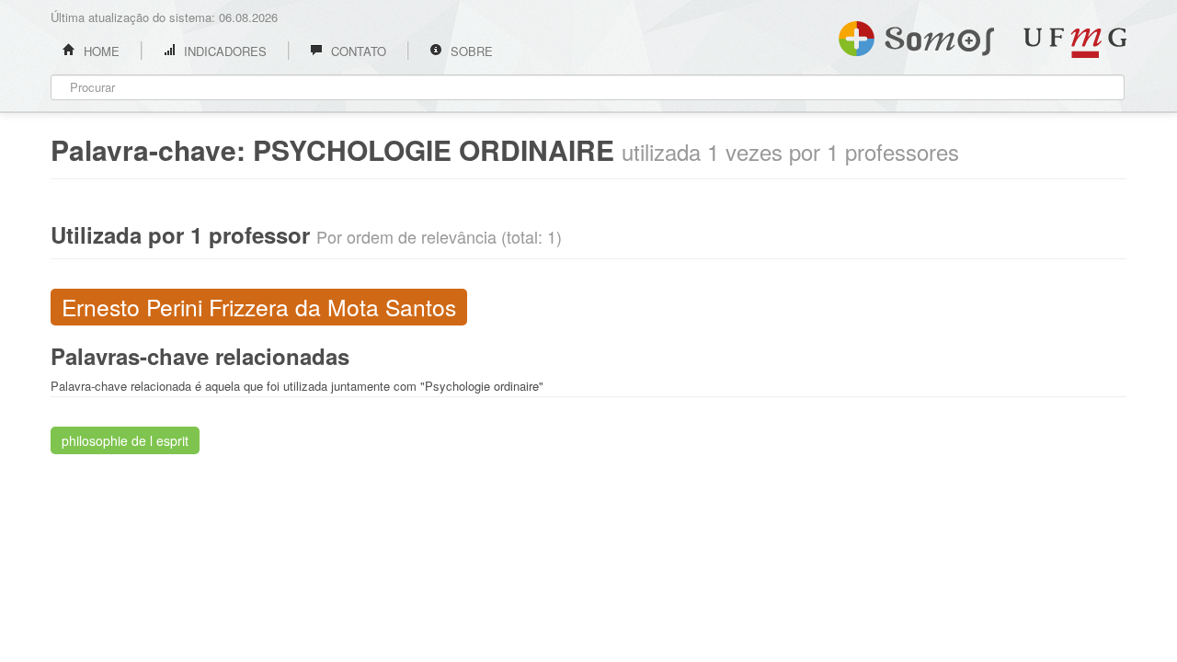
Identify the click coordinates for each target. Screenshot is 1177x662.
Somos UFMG (916, 35)
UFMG (1074, 43)
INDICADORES (223, 51)
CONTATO (356, 51)
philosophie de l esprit (125, 440)
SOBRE (470, 51)
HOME (100, 51)
